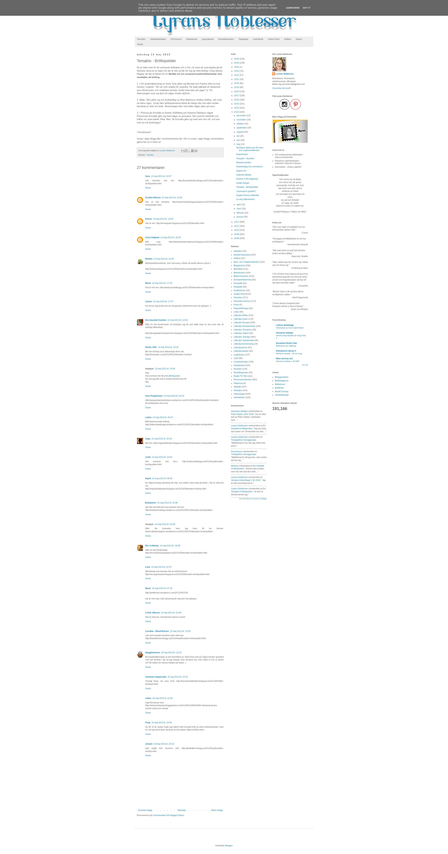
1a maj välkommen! (245, 199)
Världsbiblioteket (158, 39)
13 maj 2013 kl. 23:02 (162, 457)
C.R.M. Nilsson (152, 612)
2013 (237, 112)
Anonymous (236, 451)
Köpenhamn (242, 154)
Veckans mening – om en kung (289, 353)
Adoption (238, 251)
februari (240, 213)
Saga (147, 439)
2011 (237, 226)
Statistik (237, 387)
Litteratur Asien (241, 319)
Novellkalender (241, 372)
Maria (148, 283)
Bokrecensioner (241, 276)
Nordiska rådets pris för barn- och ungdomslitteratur (250, 148)
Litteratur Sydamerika (244, 340)
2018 (237, 91)
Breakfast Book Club (286, 343)
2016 (237, 100)
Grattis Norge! (242, 183)
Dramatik (238, 283)
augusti (240, 132)
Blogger (228, 845)
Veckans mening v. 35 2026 (287, 361)
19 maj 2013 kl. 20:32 (164, 744)
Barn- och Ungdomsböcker (246, 262)
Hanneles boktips (239, 411)
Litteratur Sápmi (241, 333)
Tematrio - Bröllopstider (247, 187)
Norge (140, 44)
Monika (148, 259)
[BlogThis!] (186, 150)
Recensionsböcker (242, 379)
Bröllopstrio (174, 376)
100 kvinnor (176, 39)
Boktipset (279, 388)
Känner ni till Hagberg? (247, 179)
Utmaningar (239, 394)
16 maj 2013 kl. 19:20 (161, 722)
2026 (237, 59)
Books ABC (151, 347)
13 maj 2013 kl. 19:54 (165, 369)
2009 (237, 234)
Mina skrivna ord (284, 358)
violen (148, 698)
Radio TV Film (240, 376)
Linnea (148, 301)
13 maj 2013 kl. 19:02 (177, 320)
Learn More (292, 8)
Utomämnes (239, 397)
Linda (148, 457)
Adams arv (241, 171)
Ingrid (148, 478)
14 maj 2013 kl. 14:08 (165, 524)
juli (238, 136)
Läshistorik (258, 39)
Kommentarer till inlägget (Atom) (168, 815)
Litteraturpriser (240, 347)
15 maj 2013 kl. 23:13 (177, 677)
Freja (147, 722)
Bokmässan (239, 272)
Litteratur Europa (242, 322)
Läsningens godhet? (246, 191)
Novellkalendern (226, 39)
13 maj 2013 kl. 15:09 (170, 237)
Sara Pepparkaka (154, 396)
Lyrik (236, 358)
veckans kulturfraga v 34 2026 (245, 480)
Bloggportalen (281, 377)
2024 (237, 67)
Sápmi (299, 39)
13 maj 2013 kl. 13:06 (172, 197)
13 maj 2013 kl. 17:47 (163, 301)
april (239, 204)
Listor (236, 312)
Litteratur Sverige (242, 337)
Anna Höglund (152, 237)
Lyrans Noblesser (239, 425)
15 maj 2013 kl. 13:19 (171, 652)
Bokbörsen (280, 384)
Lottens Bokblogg (284, 325)
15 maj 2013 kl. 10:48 (171, 612)
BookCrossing (281, 391)
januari (240, 217)
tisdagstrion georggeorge (243, 440)
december (242, 115)
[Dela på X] (189, 150)
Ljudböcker (239, 355)
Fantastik (238, 287)
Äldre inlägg (217, 810)
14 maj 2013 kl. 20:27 (161, 567)
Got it (306, 8)
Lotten (148, 417)
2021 (237, 79)
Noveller (238, 369)
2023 (237, 71)
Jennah (149, 744)
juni (239, 140)
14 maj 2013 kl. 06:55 (162, 478)
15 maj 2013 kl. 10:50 (180, 631)
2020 (237, 83)
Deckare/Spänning (242, 279)
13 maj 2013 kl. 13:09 (163, 219)
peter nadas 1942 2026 (242, 414)
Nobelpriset (191, 39)
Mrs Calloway (152, 545)
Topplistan (243, 39)
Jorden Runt (273, 39)
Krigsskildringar (241, 308)
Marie (148, 588)
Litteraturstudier (241, 351)
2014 (237, 108)
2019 (237, 87)
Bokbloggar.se (282, 380)
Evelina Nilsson (153, 197)
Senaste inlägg (145, 810)
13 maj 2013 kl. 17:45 (162, 283)
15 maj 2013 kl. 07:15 (162, 588)
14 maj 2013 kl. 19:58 (170, 545)
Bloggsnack (239, 265)
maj (239, 144)
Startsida (181, 810)
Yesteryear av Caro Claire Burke (290, 328)
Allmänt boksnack (242, 255)
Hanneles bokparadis (155, 677)
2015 (237, 104)
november (242, 119)
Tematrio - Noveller (245, 158)
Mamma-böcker (243, 162)
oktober (240, 123)
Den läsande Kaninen (155, 320)
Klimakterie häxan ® (286, 351)
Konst (236, 304)
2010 (237, 230)
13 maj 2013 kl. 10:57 (161, 176)
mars (239, 208)
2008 (237, 238)
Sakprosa (238, 383)
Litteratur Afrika (241, 315)
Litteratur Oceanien (243, 329)
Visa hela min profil (281, 88)
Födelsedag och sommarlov (249, 166)
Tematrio (150, 155)
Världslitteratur (282, 395)
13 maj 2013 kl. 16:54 (163, 259)
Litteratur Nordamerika (244, 326)
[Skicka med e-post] (182, 150)
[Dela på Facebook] (192, 150)
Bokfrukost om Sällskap (286, 346)
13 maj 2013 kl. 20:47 (163, 417)
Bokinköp (238, 269)
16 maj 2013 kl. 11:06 (162, 698)
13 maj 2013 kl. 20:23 (174, 396)
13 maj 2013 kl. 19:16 (168, 347)
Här (147, 617)
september (242, 128)
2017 (237, 95)
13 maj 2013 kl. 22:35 (161, 439)
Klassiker (238, 297)
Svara (148, 188)
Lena (147, 567)
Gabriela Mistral (243, 175)
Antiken (287, 39)
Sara (147, 176)
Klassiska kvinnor (242, 301)
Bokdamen (150, 503)
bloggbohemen (152, 652)
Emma (148, 219)
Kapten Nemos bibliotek (247, 195)
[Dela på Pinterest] (196, 150)
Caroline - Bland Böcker (157, 631)
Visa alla (305, 365)
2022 (237, 75)
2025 (237, 63)
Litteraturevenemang (243, 344)
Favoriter (141, 39)
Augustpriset (208, 39)
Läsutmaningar (241, 361)
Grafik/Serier (240, 290)
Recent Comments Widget (256, 499)
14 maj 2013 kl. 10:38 (167, 503)
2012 (237, 222)
